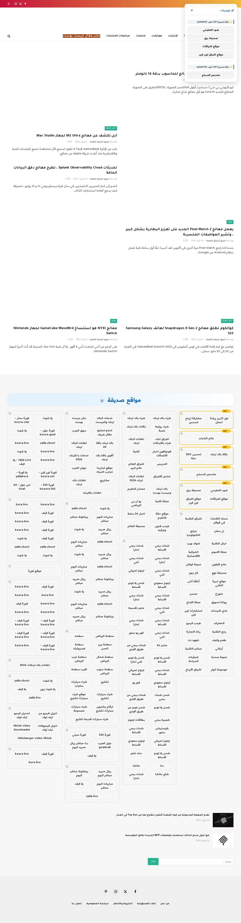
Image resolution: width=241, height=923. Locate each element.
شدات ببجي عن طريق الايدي (136, 647)
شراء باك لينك (162, 418)
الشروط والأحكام (123, 904)
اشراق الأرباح (193, 669)
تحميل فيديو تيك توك (22, 715)
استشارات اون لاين (193, 612)
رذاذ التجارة (193, 631)
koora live (22, 443)
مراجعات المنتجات (118, 35)
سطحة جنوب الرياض (104, 671)
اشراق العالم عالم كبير (136, 466)
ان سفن (219, 531)
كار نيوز (193, 572)
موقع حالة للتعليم (162, 515)
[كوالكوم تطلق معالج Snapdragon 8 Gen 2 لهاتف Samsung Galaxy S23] (178, 292)
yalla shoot (79, 508)
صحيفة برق (193, 490)
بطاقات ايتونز (136, 720)
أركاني (219, 648)
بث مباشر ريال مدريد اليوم (79, 745)
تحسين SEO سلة (193, 456)
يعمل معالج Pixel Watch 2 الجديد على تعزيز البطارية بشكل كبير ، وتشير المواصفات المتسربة (179, 232)
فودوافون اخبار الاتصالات (162, 453)
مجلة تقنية (162, 501)
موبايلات (157, 35)
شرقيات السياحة (193, 659)
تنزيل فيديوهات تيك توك (47, 727)
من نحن (164, 904)
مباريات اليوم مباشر (105, 518)
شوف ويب (193, 543)
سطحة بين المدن (105, 646)
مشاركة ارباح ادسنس (193, 420)
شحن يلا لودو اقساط (136, 585)
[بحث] (9, 36)
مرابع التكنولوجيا (193, 533)
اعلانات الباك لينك (136, 441)
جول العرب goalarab (104, 745)
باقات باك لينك (136, 426)
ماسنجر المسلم (206, 474)
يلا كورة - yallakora (22, 474)
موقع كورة (34, 571)
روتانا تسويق (219, 602)
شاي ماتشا (162, 774)
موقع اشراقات (219, 498)
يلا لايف (92, 755)
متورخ (219, 593)
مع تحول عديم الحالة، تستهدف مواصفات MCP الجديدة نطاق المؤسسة (167, 835)
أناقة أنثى (193, 581)
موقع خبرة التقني (219, 583)
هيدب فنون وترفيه (162, 528)
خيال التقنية (219, 543)
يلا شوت (105, 508)
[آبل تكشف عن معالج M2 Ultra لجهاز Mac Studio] (62, 99)
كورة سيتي (79, 734)
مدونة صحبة (219, 657)
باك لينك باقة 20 (104, 445)
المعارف (219, 623)
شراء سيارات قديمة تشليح (92, 719)
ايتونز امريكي (136, 570)
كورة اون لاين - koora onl (47, 474)
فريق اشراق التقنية (99, 142)
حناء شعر (136, 753)
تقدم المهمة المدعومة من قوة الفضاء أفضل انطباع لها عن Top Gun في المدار (162, 815)
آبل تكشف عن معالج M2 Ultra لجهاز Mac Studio (76, 136)
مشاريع (104, 480)
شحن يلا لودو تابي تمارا (136, 659)
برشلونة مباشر (79, 517)
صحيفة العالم (136, 526)
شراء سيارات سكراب (79, 683)
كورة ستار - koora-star (21, 420)
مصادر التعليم (136, 488)
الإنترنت (173, 35)
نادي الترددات (219, 610)
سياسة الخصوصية (97, 904)
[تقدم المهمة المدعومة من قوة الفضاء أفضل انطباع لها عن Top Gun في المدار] (223, 820)
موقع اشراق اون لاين (193, 500)
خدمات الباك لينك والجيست (104, 420)
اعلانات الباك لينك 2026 (136, 478)
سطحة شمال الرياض (104, 659)
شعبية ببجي (162, 720)
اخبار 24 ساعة (136, 513)
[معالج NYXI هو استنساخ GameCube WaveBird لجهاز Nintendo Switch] (62, 292)
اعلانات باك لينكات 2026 (35, 665)
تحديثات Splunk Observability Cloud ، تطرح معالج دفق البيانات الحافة (65, 170)
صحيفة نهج (219, 572)
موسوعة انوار (219, 669)
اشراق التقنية (193, 518)
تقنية (230, 222)
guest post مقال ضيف (104, 432)
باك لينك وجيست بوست (162, 490)
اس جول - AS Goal (21, 486)
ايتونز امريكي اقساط (136, 672)
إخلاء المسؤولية (146, 904)
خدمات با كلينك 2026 (79, 457)
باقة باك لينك (219, 454)
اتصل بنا (77, 904)
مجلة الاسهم (219, 552)
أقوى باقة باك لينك (105, 457)
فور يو (136, 682)
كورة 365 (104, 734)
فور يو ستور (136, 632)
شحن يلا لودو (162, 707)
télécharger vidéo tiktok (35, 738)
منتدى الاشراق (162, 476)
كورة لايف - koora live (47, 622)
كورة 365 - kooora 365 (47, 486)
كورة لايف (48, 513)
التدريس (162, 464)
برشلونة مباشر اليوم (79, 773)
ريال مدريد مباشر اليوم (105, 773)
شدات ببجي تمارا (136, 547)
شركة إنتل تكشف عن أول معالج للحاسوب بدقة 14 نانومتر (184, 74)
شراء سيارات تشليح (105, 696)
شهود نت (193, 640)
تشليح (105, 681)
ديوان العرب (79, 468)
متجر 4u (162, 645)
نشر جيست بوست (79, 420)
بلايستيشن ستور (162, 730)
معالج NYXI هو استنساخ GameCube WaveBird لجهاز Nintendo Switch (65, 331)
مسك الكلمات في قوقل (219, 520)
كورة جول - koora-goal (47, 432)
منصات (141, 35)
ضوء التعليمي (219, 490)
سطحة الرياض (104, 636)
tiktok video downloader (21, 727)
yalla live (92, 796)
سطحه (79, 636)
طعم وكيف (219, 640)
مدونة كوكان (193, 564)
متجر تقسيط (136, 608)
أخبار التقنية (111, 128)
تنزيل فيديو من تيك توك (47, 715)
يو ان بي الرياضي (136, 503)
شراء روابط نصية (162, 428)
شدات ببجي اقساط (162, 547)
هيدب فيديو (193, 623)
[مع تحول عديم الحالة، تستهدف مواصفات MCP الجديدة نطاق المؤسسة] (223, 840)
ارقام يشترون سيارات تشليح (105, 708)
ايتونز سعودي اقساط (162, 585)
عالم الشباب (206, 438)
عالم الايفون (219, 564)
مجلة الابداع (193, 602)
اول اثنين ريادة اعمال (219, 420)
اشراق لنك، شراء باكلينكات (162, 441)
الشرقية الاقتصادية (193, 554)
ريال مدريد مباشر (104, 531)
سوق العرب (79, 430)
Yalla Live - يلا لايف (22, 462)
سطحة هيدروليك (79, 646)
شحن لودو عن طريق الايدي (136, 709)
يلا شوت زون (47, 689)
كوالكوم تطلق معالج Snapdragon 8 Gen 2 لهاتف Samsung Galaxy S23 (179, 331)
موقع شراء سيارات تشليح (79, 696)
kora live (22, 504)
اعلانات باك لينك (79, 482)
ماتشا (136, 765)
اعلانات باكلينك (92, 492)
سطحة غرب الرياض (79, 659)
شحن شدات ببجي (162, 697)
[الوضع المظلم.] (9, 3)
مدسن (193, 593)
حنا (162, 765)
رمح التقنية (219, 631)
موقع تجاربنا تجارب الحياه (105, 469)
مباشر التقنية (193, 648)
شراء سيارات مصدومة (79, 708)
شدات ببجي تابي (136, 560)
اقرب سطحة (79, 669)
